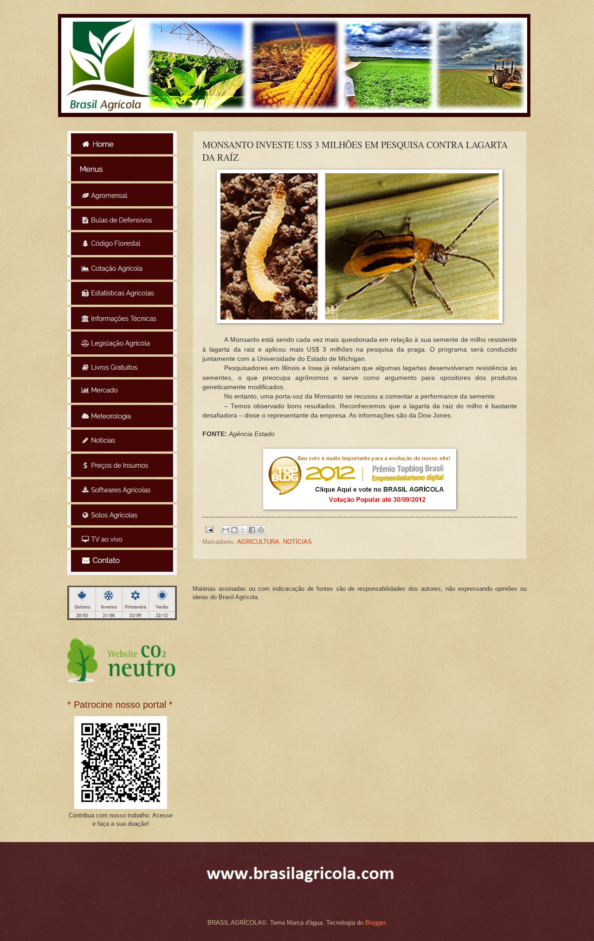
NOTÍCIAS (297, 541)
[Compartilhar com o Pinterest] (260, 530)
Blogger (375, 922)
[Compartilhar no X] (243, 530)
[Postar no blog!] (234, 530)
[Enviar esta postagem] (208, 529)
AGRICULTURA (258, 541)
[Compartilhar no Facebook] (252, 530)
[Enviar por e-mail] (225, 530)
